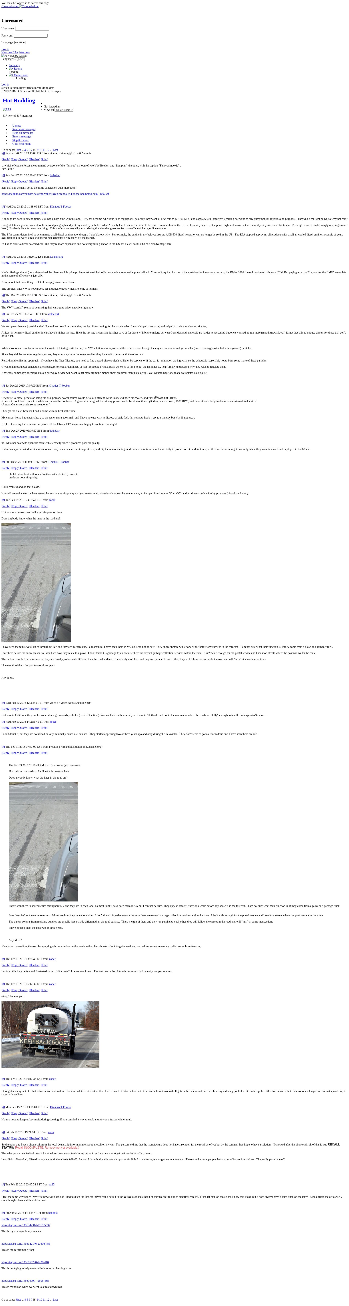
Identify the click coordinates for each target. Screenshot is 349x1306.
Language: (7, 42)
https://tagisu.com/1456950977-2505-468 (25, 1280)
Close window (10, 6)
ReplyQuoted (19, 159)
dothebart (55, 175)
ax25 (52, 1184)
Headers (34, 159)
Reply (5, 159)
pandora (53, 1212)
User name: (8, 28)
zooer (52, 499)
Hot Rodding (19, 100)
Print (44, 159)
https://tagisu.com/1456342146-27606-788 (25, 1243)
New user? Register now (15, 52)
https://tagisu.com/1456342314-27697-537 (25, 1225)
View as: (49, 109)
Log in (5, 49)
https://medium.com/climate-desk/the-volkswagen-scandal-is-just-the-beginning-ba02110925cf (55, 193)
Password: (7, 35)
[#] (3, 153)
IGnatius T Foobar (60, 206)
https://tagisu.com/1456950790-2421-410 (25, 1262)
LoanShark (56, 256)
